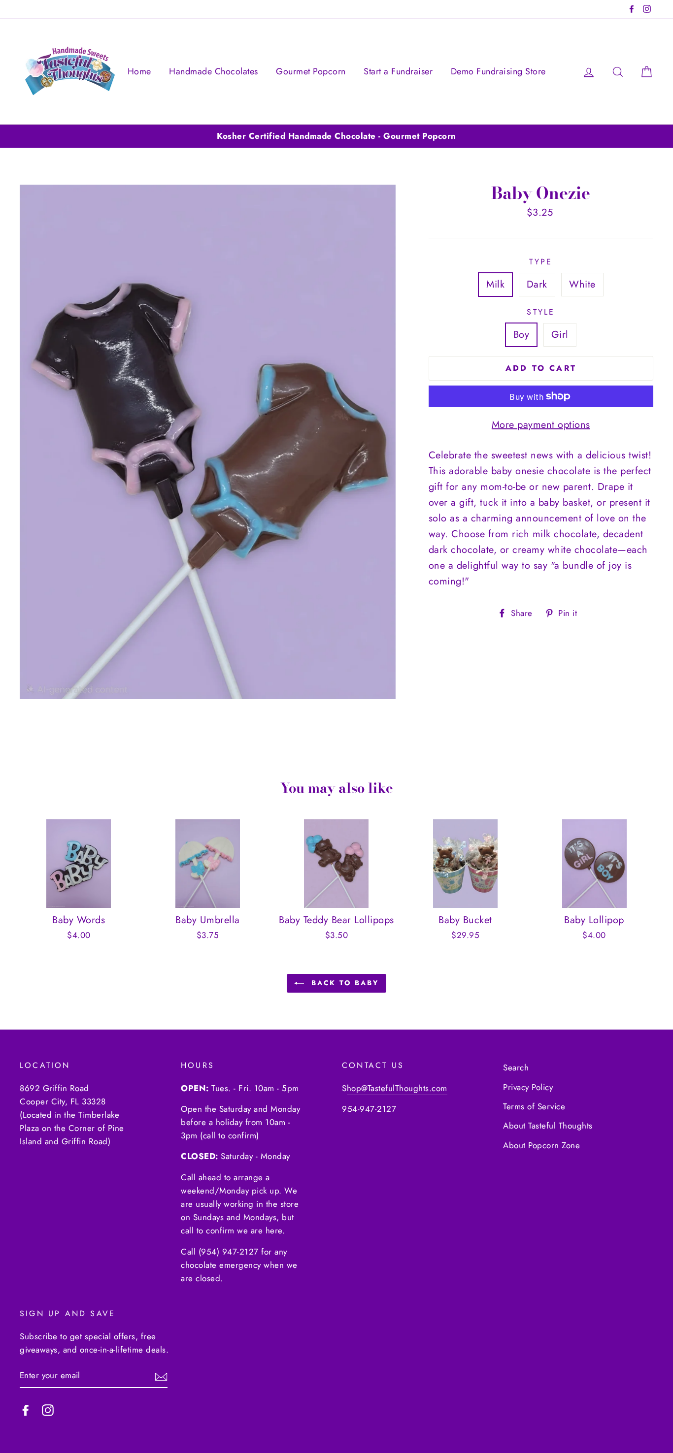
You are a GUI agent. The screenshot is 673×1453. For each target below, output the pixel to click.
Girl (560, 334)
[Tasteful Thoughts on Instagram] (48, 1409)
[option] (336, 136)
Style (541, 312)
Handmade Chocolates (213, 71)
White (582, 284)
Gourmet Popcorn (311, 71)
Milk (495, 284)
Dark (537, 284)
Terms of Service (534, 1106)
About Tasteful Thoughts (548, 1125)
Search (516, 1067)
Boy (521, 334)
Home (139, 71)
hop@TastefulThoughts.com (397, 1088)
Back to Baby (343, 983)
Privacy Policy (528, 1087)
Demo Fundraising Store (498, 71)
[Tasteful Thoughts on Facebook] (26, 1409)
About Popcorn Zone (541, 1145)
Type (540, 261)
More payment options (541, 425)
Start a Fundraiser (398, 71)
